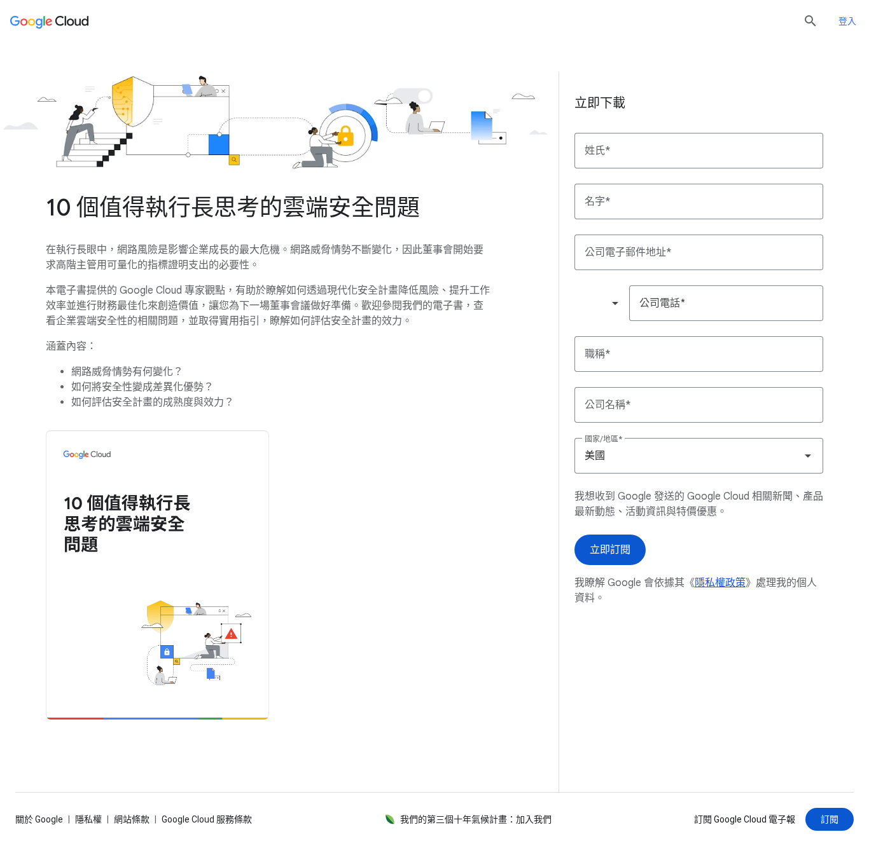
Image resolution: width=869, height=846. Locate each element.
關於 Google (39, 819)
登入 (847, 21)
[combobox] (601, 303)
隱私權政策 (720, 583)
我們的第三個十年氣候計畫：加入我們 (476, 819)
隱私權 (88, 819)
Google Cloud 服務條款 (207, 819)
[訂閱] (829, 819)
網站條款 (131, 819)
